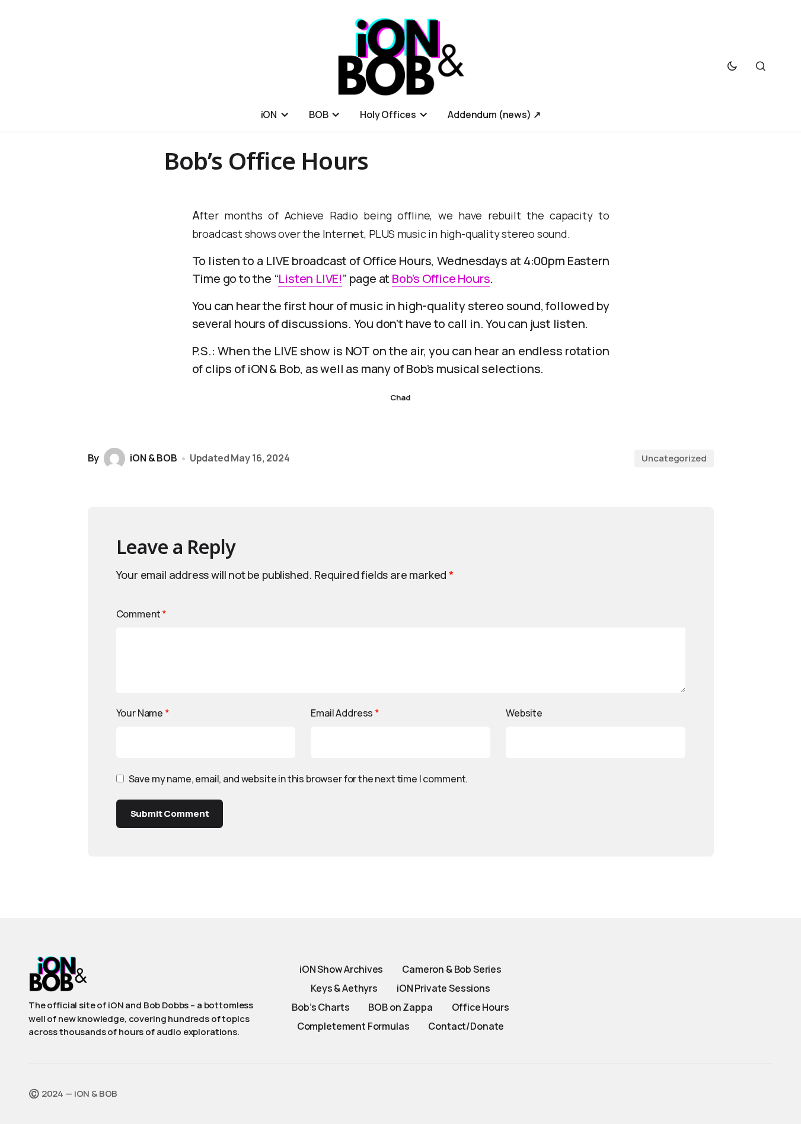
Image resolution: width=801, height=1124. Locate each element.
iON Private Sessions (443, 988)
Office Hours (480, 1007)
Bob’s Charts (320, 1007)
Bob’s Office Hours (441, 278)
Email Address (345, 712)
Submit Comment (169, 813)
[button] (732, 66)
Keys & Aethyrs (344, 988)
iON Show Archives (341, 969)
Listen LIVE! (310, 278)
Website (524, 712)
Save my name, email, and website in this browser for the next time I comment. (298, 778)
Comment (141, 613)
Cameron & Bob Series (452, 969)
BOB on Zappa (400, 1007)
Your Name (143, 712)
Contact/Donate (466, 1026)
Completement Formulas (353, 1026)
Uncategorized (674, 458)
